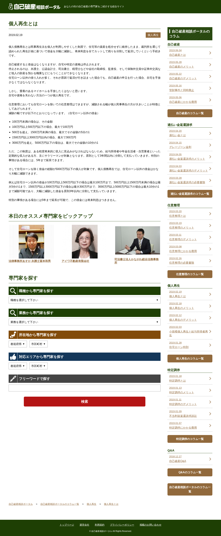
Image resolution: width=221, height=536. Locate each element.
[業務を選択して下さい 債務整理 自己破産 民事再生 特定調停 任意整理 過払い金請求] (85, 322)
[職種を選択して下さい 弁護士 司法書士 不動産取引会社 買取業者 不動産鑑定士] (85, 300)
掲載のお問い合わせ (150, 524)
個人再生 (153, 35)
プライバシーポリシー (122, 524)
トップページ (67, 524)
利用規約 (99, 524)
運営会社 (84, 524)
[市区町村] (38, 344)
